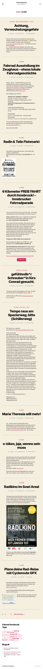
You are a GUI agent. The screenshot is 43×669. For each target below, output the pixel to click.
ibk (8, 634)
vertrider (12, 640)
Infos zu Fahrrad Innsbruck (22, 21)
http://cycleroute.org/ (11, 587)
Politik (31, 21)
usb (8, 640)
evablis (12, 33)
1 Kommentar (29, 577)
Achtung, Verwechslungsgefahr (21, 27)
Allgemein (12, 21)
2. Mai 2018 (21, 145)
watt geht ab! (20, 468)
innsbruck (13, 634)
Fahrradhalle (9, 125)
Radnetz (12, 636)
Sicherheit (5, 640)
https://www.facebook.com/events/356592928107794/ (20, 256)
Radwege (15, 638)
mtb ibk (19, 635)
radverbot (6, 638)
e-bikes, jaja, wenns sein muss (21, 446)
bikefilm (8, 631)
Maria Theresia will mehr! (21, 414)
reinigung (21, 638)
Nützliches (24, 270)
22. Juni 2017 (20, 322)
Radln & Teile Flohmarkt (21, 142)
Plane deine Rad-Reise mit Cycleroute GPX (21, 571)
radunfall (3, 638)
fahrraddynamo (4, 632)
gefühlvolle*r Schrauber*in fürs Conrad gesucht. (21, 278)
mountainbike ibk (15, 635)
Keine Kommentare (31, 33)
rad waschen (10, 638)
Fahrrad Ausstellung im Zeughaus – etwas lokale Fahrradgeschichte (21, 69)
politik (21, 635)
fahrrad (16, 631)
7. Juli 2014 (22, 577)
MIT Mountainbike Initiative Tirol (25, 330)
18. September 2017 (21, 206)
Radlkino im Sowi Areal (21, 487)
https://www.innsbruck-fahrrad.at (15, 44)
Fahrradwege (16, 632)
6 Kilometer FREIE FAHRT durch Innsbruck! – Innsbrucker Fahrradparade (21, 197)
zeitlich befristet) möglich (17, 430)
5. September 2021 (20, 33)
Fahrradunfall (10, 632)
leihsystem (3, 635)
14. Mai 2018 (20, 77)
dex (12, 631)
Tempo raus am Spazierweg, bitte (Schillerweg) (21, 315)
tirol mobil (22, 91)
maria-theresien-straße (9, 635)
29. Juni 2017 (20, 285)
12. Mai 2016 (20, 418)
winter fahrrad (17, 640)
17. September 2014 (21, 490)
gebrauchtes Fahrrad (5, 634)
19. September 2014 (21, 451)
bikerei (11, 631)
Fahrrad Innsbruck (21, 2)
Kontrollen (19, 634)
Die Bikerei (6, 648)
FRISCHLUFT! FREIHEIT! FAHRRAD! (15, 87)
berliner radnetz (4, 631)
